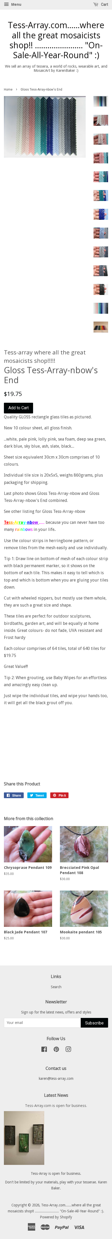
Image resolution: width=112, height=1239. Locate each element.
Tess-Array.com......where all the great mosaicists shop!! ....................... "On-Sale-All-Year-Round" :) (56, 40)
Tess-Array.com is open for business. (56, 1105)
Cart (104, 4)
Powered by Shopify (56, 1217)
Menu (15, 4)
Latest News (56, 1095)
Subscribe (94, 1023)
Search (56, 987)
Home (8, 89)
